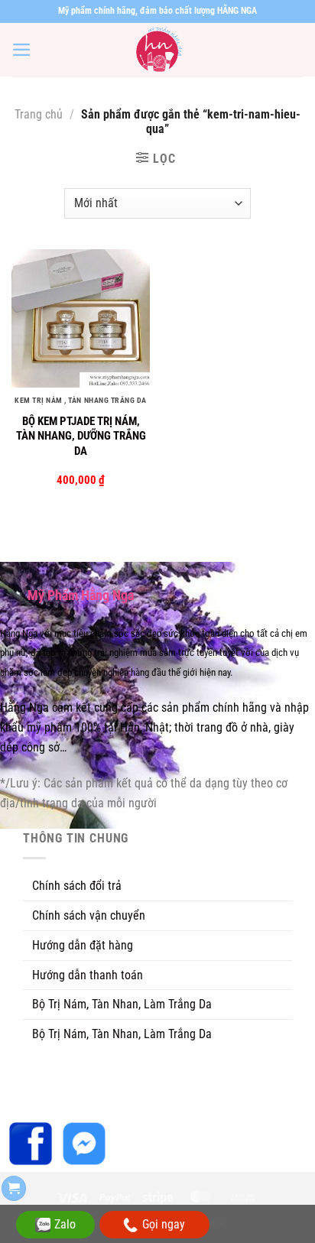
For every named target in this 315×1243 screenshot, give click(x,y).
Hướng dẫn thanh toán (87, 975)
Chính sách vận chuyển (88, 915)
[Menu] (21, 50)
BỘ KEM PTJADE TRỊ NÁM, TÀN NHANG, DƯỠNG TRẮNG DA (81, 436)
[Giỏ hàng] (14, 1188)
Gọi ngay (163, 1224)
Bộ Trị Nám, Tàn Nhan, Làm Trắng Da (122, 1004)
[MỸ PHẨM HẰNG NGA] (157, 49)
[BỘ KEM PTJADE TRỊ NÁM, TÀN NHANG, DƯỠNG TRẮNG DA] (80, 318)
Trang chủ (39, 114)
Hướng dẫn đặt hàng (82, 945)
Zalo (65, 1224)
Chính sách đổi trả (77, 885)
